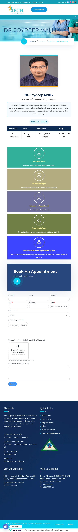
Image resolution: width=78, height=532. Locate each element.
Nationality (13, 310)
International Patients (51, 433)
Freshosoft (46, 523)
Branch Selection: (15, 320)
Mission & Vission (48, 430)
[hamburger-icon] (75, 17)
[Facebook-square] (68, 2)
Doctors (42, 41)
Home (33, 41)
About (70, 524)
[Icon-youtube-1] (73, 2)
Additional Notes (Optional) (18, 363)
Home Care (46, 419)
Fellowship (46, 415)
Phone (53, 295)
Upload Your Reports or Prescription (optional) (26, 340)
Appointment (47, 423)
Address (32, 303)
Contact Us (59, 524)
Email (31, 295)
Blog (44, 426)
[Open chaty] (5, 526)
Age (10, 303)
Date (52, 303)
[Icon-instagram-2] (70, 2)
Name (11, 295)
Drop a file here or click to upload (18, 351)
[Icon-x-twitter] (75, 2)
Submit (12, 384)
